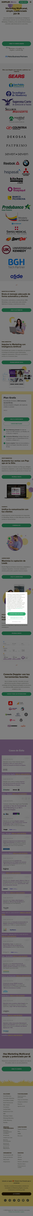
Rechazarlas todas (16, 621)
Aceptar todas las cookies (16, 613)
